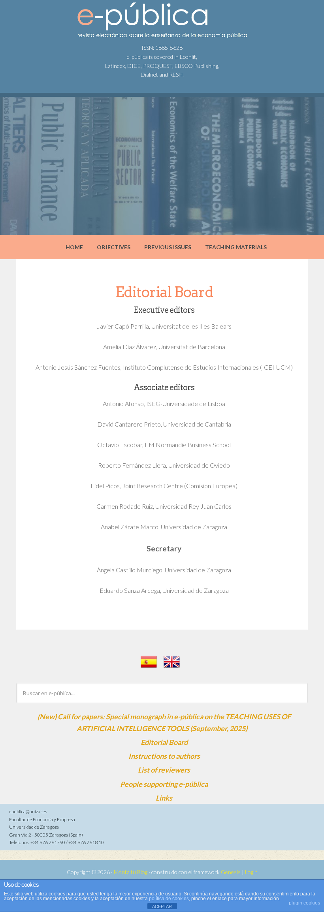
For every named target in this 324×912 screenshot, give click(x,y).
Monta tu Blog (130, 872)
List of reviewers (164, 769)
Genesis (231, 872)
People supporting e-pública (164, 784)
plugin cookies (304, 903)
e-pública (67, 20)
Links (164, 798)
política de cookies (169, 898)
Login (251, 872)
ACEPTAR (162, 906)
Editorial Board (164, 742)
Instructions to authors (164, 756)
